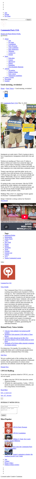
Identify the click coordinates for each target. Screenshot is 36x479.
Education (11, 58)
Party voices (12, 74)
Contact (7, 461)
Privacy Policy (9, 463)
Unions (7, 254)
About (6, 39)
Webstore (11, 51)
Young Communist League (13, 258)
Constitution (12, 44)
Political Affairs (13, 72)
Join (6, 13)
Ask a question (6, 393)
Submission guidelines (15, 75)
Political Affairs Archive (12, 464)
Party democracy (13, 49)
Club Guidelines (13, 47)
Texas (6, 249)
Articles (7, 68)
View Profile (4, 287)
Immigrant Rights (10, 235)
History (10, 63)
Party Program (12, 46)
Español (7, 81)
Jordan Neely (9, 239)
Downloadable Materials (15, 67)
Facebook (4, 200)
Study (6, 56)
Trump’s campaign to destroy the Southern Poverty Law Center (19, 455)
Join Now (4, 355)
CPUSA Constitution (19, 433)
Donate (7, 14)
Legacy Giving (9, 77)
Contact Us (11, 53)
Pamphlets (11, 65)
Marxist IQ (11, 61)
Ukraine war (8, 253)
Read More (4, 390)
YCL (6, 256)
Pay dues (11, 42)
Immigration (8, 237)
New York (8, 242)
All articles (11, 70)
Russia (7, 244)
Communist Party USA (11, 103)
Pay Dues (7, 16)
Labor (6, 240)
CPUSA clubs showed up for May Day (16, 338)
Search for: (4, 19)
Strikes (7, 246)
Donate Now (5, 367)
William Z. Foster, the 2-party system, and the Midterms (18, 440)
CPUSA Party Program (20, 427)
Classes (10, 60)
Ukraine (7, 251)
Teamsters (8, 247)
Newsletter (8, 79)
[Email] (20, 92)
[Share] (20, 95)
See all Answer (6, 395)
